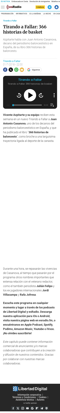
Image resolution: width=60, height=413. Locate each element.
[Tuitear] (11, 70)
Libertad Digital (30, 388)
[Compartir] (5, 70)
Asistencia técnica (25, 399)
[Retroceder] (19, 95)
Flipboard (37, 408)
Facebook (13, 408)
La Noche (47, 14)
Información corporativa (29, 394)
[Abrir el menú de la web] (3, 7)
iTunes (46, 408)
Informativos (21, 14)
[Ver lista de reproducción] (52, 105)
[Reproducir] (30, 95)
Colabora (40, 7)
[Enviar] (16, 70)
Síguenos (36, 70)
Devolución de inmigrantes (40, 1)
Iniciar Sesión (56, 7)
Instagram (22, 408)
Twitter (18, 408)
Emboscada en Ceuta (20, 1)
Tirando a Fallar (10, 21)
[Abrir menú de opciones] (54, 95)
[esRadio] (14, 7)
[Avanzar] (41, 95)
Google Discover (32, 408)
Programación (7, 14)
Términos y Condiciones (24, 397)
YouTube (27, 408)
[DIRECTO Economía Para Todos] (50, 7)
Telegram (42, 408)
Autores (40, 399)
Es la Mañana (35, 14)
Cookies (42, 397)
